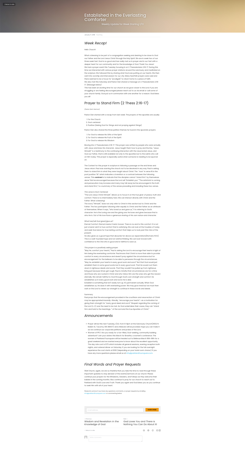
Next (124, 419)
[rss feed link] (160, 430)
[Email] (157, 430)
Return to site (9, 4)
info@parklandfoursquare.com (139, 353)
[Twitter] (148, 430)
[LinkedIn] (153, 430)
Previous (88, 419)
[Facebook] (144, 430)
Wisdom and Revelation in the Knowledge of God (101, 423)
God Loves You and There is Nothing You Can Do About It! (140, 423)
